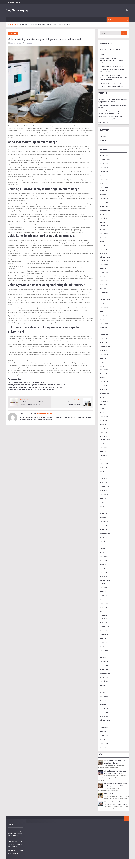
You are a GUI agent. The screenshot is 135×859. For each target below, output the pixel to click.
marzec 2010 (103, 654)
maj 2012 (102, 553)
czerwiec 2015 (104, 409)
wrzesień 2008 (104, 724)
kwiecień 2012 (104, 556)
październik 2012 (105, 533)
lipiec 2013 (103, 498)
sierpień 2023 (104, 167)
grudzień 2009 (104, 665)
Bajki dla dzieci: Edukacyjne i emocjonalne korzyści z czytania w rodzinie (111, 60)
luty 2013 (103, 518)
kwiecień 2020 (104, 280)
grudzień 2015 (104, 385)
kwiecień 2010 (104, 650)
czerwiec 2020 (104, 272)
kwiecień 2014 (104, 463)
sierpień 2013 (104, 494)
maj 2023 (102, 175)
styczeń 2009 (104, 708)
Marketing (13, 33)
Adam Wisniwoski (44, 414)
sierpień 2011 (104, 588)
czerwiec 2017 (104, 315)
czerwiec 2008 (104, 735)
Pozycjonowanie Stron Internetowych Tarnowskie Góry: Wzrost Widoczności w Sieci (37, 385)
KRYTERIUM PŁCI (103, 122)
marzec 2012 (103, 560)
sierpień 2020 (104, 265)
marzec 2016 (103, 374)
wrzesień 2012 (104, 537)
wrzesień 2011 (104, 584)
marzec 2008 (103, 747)
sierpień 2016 (104, 354)
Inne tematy (103, 136)
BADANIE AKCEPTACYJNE (15, 850)
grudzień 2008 (104, 712)
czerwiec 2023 (104, 171)
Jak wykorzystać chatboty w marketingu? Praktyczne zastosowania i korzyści (35, 387)
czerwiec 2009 (104, 689)
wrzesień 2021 (104, 214)
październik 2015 (105, 393)
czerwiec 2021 (104, 226)
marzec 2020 (103, 284)
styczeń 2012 (104, 568)
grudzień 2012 (104, 525)
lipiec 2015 (103, 405)
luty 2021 (103, 241)
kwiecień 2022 (104, 187)
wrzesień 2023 (104, 163)
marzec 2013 (103, 514)
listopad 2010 (104, 623)
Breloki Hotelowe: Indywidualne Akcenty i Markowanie (27, 382)
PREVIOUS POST (25, 399)
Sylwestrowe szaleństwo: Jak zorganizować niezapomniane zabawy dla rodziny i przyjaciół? (113, 77)
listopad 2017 (104, 296)
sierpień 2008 (104, 728)
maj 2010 (102, 646)
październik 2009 (105, 673)
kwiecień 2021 (104, 234)
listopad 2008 (104, 716)
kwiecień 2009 (104, 697)
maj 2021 (102, 230)
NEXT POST (77, 399)
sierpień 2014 (104, 448)
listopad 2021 (104, 206)
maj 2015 (102, 413)
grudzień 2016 (104, 339)
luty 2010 (103, 658)
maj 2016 (102, 366)
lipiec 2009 (103, 685)
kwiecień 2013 (104, 510)
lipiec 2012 (103, 545)
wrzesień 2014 (104, 444)
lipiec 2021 (103, 222)
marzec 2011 (103, 607)
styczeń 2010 (104, 662)
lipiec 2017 (103, 311)
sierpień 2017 (104, 307)
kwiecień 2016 (104, 370)
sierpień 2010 (104, 634)
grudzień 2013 (104, 479)
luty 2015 (103, 424)
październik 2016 (105, 346)
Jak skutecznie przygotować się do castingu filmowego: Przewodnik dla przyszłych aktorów (112, 69)
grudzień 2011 (104, 572)
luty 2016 (103, 377)
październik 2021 (105, 210)
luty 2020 (103, 288)
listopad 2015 (104, 389)
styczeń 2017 (104, 335)
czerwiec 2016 (104, 362)
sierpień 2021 (104, 218)
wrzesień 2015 (104, 397)
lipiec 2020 (103, 269)
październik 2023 (105, 160)
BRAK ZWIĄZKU (13, 853)
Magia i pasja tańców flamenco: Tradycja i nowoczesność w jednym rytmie (111, 52)
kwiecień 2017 (104, 323)
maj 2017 (102, 319)
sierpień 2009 (104, 681)
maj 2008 (102, 739)
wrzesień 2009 (104, 677)
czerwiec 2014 (104, 455)
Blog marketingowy (17, 10)
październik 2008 (105, 720)
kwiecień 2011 (104, 603)
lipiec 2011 (103, 592)
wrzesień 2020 (104, 261)
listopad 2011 (104, 576)
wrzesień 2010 (104, 630)
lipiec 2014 (103, 451)
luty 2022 (103, 195)
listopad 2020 (104, 253)
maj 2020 (102, 276)
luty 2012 (103, 564)
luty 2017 (103, 331)
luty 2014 (103, 471)
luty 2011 (103, 611)
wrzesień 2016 (104, 350)
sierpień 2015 (104, 401)
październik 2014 (105, 440)
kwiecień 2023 (104, 179)
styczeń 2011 (104, 615)
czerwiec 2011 (104, 595)
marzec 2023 (103, 183)
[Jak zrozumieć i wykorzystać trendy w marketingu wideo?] (87, 402)
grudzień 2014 (104, 432)
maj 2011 (102, 599)
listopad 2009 (104, 669)
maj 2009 (102, 693)
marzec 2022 (103, 191)
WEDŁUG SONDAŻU (110, 794)
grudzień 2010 (104, 619)
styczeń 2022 (104, 199)
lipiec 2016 (103, 358)
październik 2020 (105, 257)
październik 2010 (105, 627)
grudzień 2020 (104, 249)
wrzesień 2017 (104, 304)
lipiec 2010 (103, 638)
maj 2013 (102, 506)
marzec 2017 (103, 327)
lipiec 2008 (103, 732)
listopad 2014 (104, 436)
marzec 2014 (103, 467)
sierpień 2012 (104, 541)
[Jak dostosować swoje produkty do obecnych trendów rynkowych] (14, 402)
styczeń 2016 (104, 381)
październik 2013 (105, 486)
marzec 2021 (103, 237)
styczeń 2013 (104, 521)
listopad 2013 (104, 483)
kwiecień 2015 (104, 416)
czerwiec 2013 (104, 502)
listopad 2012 (104, 529)
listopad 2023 (104, 156)
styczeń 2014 (104, 475)
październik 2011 (105, 580)
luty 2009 (103, 704)
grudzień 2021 (104, 202)
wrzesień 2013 (104, 490)
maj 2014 (102, 459)
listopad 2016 (104, 342)
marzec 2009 (103, 700)
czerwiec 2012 (104, 549)
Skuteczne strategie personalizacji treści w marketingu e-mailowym (32, 389)
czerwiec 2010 (104, 642)
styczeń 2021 (104, 245)
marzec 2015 (103, 420)
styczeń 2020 (104, 292)
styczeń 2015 (104, 428)
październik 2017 (105, 300)
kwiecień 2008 (104, 743)
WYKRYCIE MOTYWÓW (15, 841)
